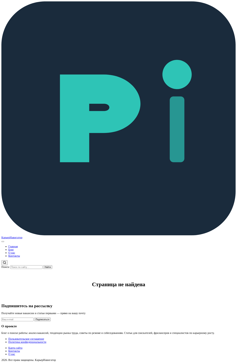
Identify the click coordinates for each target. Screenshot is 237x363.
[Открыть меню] (2, 241)
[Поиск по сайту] (4, 262)
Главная (13, 246)
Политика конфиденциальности (27, 341)
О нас (11, 252)
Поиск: (5, 266)
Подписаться (42, 319)
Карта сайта (15, 347)
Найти (48, 267)
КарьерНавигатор (11, 237)
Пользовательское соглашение (26, 338)
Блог (11, 249)
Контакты (14, 255)
